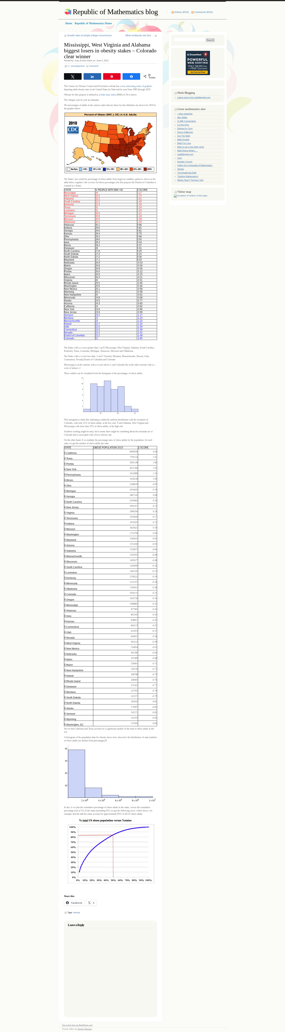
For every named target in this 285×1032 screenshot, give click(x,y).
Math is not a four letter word (190, 147)
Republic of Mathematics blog (115, 12)
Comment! (93, 66)
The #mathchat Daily (187, 173)
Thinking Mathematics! (187, 176)
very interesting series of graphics (136, 86)
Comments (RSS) (203, 12)
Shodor (180, 169)
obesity (76, 912)
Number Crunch (184, 161)
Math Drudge (183, 139)
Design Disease (85, 1029)
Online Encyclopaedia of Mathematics (194, 165)
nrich (179, 158)
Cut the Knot (183, 125)
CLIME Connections (186, 121)
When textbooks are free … (139, 35)
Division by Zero (185, 128)
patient (138, 179)
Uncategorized (78, 66)
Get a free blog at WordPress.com (77, 1025)
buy (76, 179)
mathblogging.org (185, 154)
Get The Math (183, 136)
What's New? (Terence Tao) (190, 180)
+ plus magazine (185, 114)
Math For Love (184, 143)
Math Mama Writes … (187, 150)
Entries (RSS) (181, 12)
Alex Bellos (182, 117)
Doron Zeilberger (185, 132)
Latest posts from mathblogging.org (193, 97)
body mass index (108, 94)
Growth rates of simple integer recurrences (89, 35)
